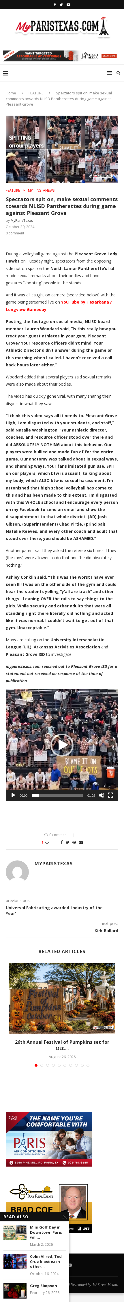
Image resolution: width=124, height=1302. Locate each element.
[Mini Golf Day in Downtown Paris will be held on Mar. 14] (15, 1232)
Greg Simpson (43, 1285)
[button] (62, 745)
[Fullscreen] (111, 795)
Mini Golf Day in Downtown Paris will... (46, 1232)
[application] (62, 745)
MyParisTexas (22, 220)
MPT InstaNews (41, 191)
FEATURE (36, 93)
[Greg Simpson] (15, 1291)
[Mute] (101, 795)
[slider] (57, 795)
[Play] (13, 795)
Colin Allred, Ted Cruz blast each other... (46, 1261)
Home (11, 93)
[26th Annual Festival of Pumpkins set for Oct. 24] (62, 998)
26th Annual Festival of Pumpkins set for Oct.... (62, 1045)
